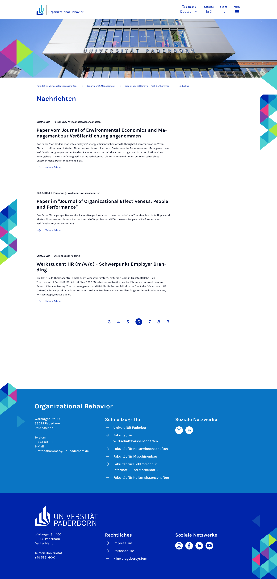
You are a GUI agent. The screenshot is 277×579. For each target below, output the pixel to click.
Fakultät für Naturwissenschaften (140, 449)
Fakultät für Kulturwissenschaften (141, 478)
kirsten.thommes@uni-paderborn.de (62, 451)
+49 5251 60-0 (45, 557)
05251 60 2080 (45, 442)
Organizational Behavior (65, 12)
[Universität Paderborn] (138, 516)
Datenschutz (123, 551)
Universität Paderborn (130, 428)
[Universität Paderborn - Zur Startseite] (40, 10)
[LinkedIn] (189, 430)
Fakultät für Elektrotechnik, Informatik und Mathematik (136, 467)
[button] (190, 9)
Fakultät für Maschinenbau (135, 456)
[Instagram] (179, 430)
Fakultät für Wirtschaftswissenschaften (135, 438)
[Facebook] (189, 545)
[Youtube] (209, 545)
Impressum (122, 543)
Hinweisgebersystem (130, 558)
